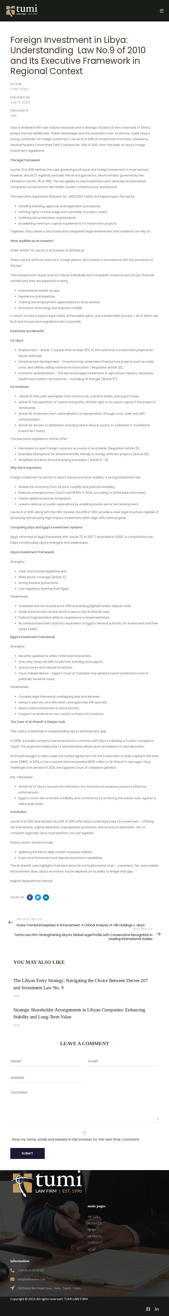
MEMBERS (95, 1236)
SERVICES (95, 1223)
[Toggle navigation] (137, 10)
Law (13, 115)
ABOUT (93, 1216)
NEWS (92, 1229)
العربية (92, 1249)
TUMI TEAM (19, 89)
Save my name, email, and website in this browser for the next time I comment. (76, 1139)
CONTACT (95, 1242)
